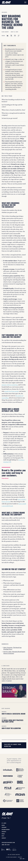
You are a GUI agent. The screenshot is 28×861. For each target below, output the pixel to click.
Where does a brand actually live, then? (13, 110)
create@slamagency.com (8, 842)
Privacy (20, 857)
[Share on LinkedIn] (7, 35)
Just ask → (23, 858)
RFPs (3, 836)
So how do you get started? (10, 118)
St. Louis (4, 823)
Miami (3, 825)
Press (3, 833)
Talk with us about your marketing (12, 745)
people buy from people (12, 391)
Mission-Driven (6, 829)
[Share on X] (11, 35)
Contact (4, 838)
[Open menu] (25, 2)
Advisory (4, 827)
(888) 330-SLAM (5, 844)
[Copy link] (18, 35)
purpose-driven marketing (10, 385)
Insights (4, 831)
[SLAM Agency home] (6, 2)
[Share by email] (15, 35)
